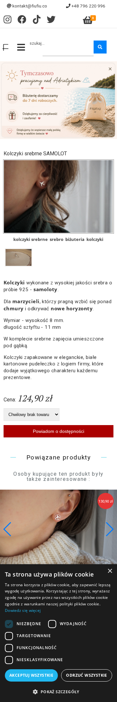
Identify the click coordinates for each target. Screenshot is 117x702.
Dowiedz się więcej (23, 610)
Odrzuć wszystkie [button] (86, 675)
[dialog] (58, 633)
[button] (109, 529)
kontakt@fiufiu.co (29, 5)
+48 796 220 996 (88, 5)
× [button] (109, 571)
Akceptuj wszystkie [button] (31, 675)
